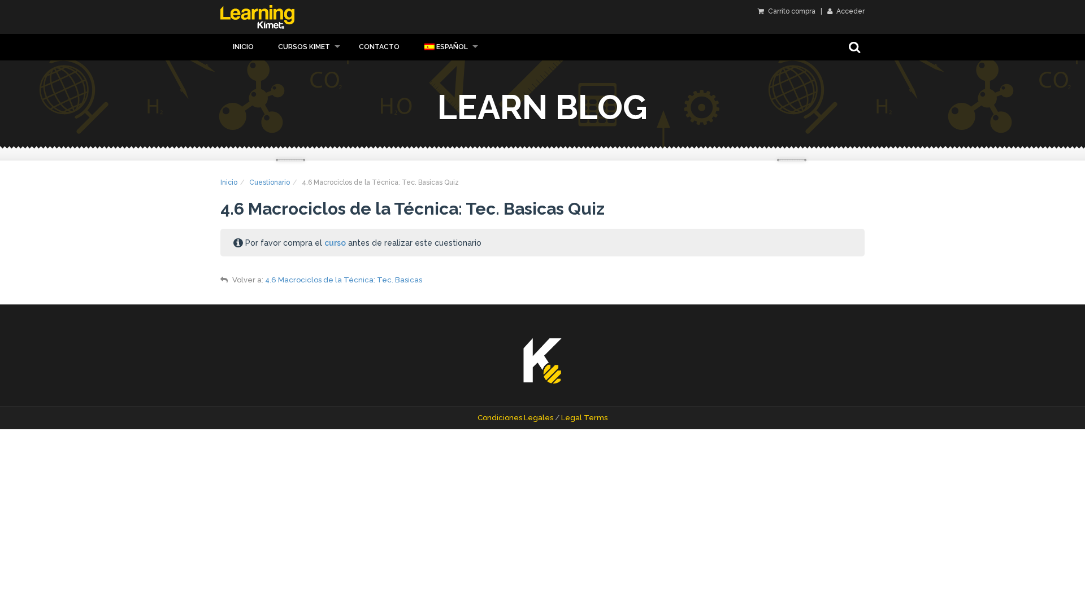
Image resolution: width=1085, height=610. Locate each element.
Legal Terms (584, 417)
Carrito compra (790, 11)
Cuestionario (269, 182)
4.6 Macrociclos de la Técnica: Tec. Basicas (343, 280)
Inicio (243, 47)
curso (335, 242)
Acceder (850, 11)
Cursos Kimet (304, 47)
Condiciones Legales (515, 417)
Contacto (379, 47)
